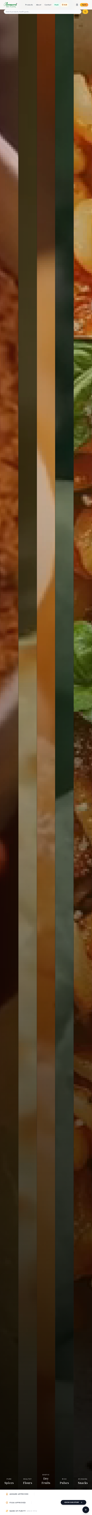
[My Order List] (77, 5)
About (38, 5)
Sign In (84, 5)
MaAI (57, 5)
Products (29, 5)
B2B (65, 5)
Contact (48, 5)
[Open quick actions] (85, 1509)
